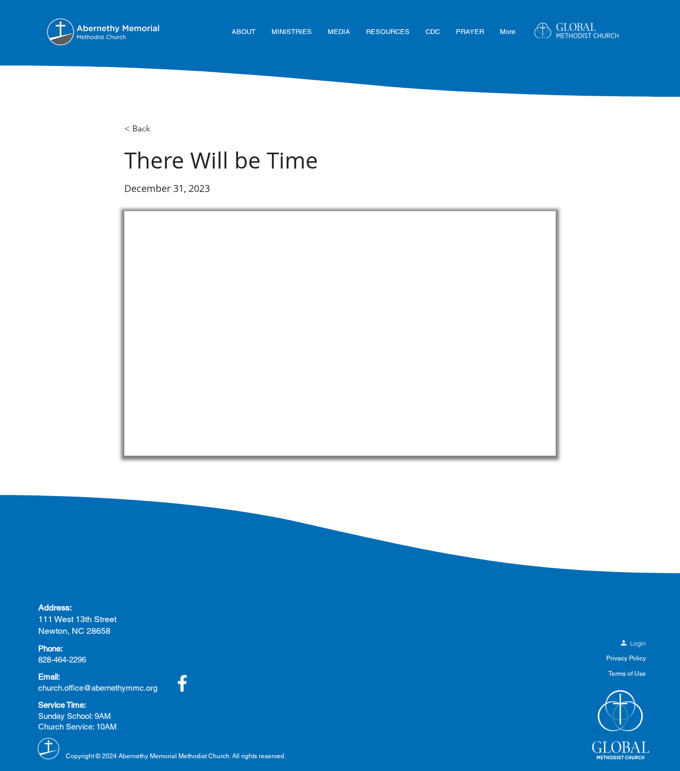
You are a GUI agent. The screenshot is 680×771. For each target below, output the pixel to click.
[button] (244, 32)
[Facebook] (182, 683)
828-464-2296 (62, 659)
